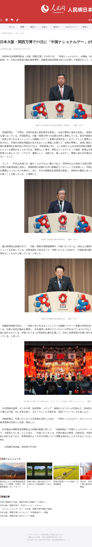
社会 (44, 26)
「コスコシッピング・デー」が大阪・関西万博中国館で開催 (26, 508)
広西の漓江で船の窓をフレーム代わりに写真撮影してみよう (39, 484)
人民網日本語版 (6, 33)
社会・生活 (19, 33)
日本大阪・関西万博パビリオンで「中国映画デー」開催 (24, 512)
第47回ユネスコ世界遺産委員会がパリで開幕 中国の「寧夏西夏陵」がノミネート (12, 484)
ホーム (11, 26)
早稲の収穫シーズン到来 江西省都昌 (65, 482)
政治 (55, 26)
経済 (32, 26)
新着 (22, 26)
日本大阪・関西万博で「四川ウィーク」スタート (21, 505)
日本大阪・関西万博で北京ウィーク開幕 (17, 515)
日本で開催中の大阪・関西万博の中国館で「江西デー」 (24, 502)
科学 (84, 26)
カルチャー (70, 26)
